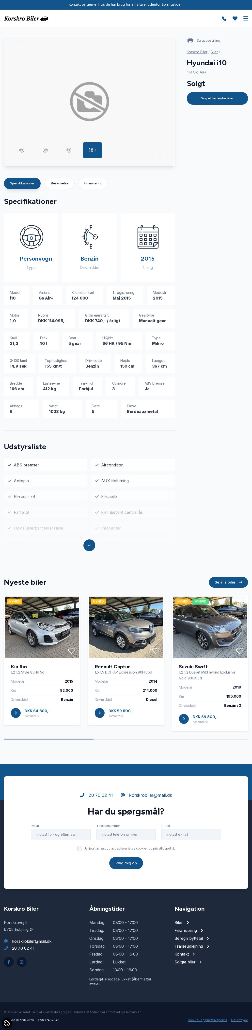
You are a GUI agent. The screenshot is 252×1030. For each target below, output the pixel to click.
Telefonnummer (108, 826)
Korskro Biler (197, 52)
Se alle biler (225, 582)
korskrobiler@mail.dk (150, 795)
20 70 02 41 (100, 795)
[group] (89, 101)
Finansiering (93, 183)
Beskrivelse (59, 183)
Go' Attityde (239, 1020)
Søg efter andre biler (217, 98)
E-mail (166, 826)
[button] (155, 154)
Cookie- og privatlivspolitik (207, 1020)
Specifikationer (22, 183)
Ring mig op (126, 863)
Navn (35, 826)
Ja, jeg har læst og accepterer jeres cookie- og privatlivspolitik (129, 848)
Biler (214, 52)
